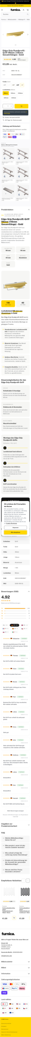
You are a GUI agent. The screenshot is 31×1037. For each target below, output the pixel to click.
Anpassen (16, 527)
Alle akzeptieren (15, 532)
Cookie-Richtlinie (11, 523)
